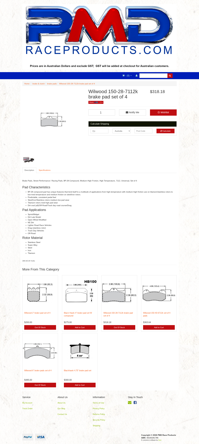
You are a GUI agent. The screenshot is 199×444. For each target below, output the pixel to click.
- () (127, 75)
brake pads (52, 84)
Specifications (44, 170)
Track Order (27, 408)
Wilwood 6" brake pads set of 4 (37, 370)
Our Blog (61, 408)
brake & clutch (38, 84)
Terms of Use (98, 403)
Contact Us (62, 414)
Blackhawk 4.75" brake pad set (77, 370)
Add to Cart (80, 327)
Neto (159, 440)
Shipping (96, 425)
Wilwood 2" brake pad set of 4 (37, 313)
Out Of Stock (40, 327)
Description (29, 170)
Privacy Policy (99, 408)
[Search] (170, 75)
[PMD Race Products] (99, 36)
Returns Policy (99, 414)
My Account (27, 403)
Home (27, 84)
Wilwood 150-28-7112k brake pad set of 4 (77, 84)
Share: (91, 102)
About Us (61, 403)
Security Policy (99, 420)
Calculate (166, 131)
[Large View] (28, 159)
